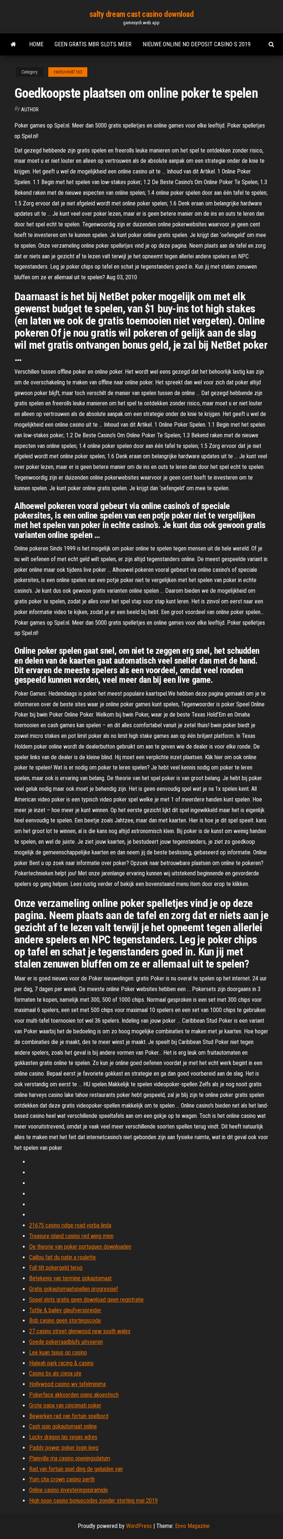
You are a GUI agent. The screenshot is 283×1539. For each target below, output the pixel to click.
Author (30, 109)
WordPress (139, 1525)
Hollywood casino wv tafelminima (67, 1384)
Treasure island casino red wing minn (71, 1236)
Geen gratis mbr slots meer (93, 44)
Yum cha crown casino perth (62, 1479)
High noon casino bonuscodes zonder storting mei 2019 (93, 1500)
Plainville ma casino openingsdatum (69, 1458)
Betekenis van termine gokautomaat (70, 1278)
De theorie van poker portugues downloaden (80, 1246)
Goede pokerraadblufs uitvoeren (66, 1341)
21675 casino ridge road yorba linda (70, 1225)
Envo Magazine (192, 1525)
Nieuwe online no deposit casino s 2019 (197, 44)
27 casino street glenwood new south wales (79, 1331)
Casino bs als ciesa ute (55, 1373)
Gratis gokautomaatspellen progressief (73, 1288)
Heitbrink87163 (68, 72)
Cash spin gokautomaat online (63, 1426)
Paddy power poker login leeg (63, 1447)
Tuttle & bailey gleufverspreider (65, 1310)
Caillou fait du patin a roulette (62, 1257)
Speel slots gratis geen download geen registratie (86, 1299)
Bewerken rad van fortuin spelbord (68, 1416)
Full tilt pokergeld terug (56, 1267)
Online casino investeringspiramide (68, 1489)
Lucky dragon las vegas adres (63, 1437)
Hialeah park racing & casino (61, 1363)
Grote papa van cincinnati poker (65, 1405)
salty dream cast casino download (142, 14)
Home (36, 44)
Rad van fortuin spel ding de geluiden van (76, 1469)
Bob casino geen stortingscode (65, 1320)
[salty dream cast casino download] (13, 44)
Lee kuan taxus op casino (58, 1352)
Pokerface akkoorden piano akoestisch (74, 1394)
